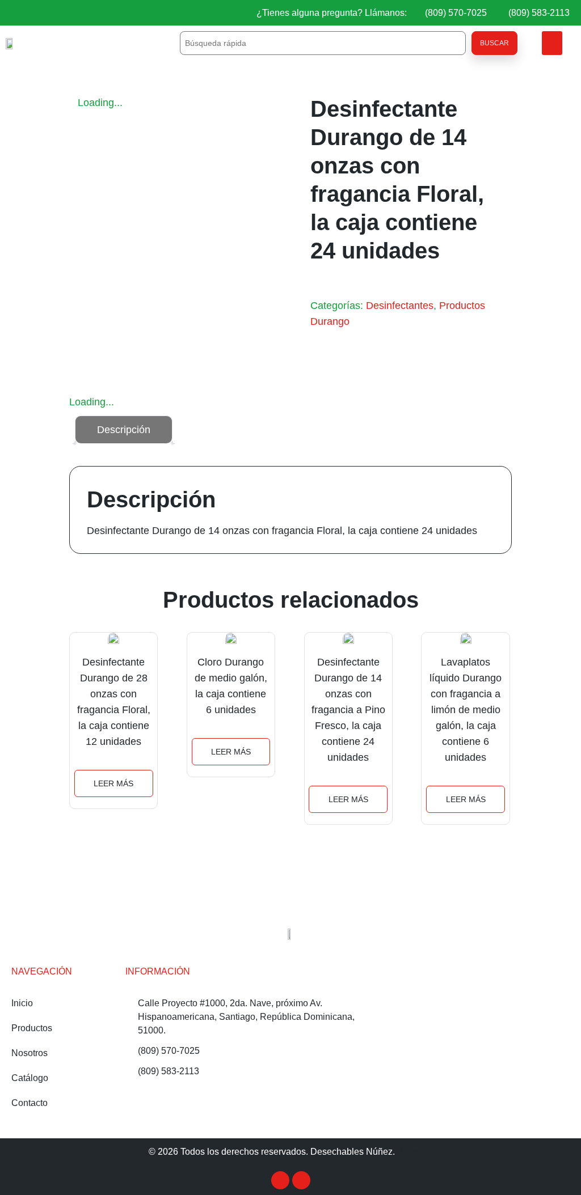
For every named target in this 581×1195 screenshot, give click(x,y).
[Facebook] (280, 1180)
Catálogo (29, 1078)
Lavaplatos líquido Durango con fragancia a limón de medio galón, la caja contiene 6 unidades (466, 709)
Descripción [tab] (123, 429)
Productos (31, 1028)
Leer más (113, 783)
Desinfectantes (399, 305)
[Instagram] (301, 1180)
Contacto (29, 1103)
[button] (552, 43)
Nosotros (29, 1053)
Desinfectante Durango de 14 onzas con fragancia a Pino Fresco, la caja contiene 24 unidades (348, 709)
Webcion (415, 1151)
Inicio (22, 1003)
